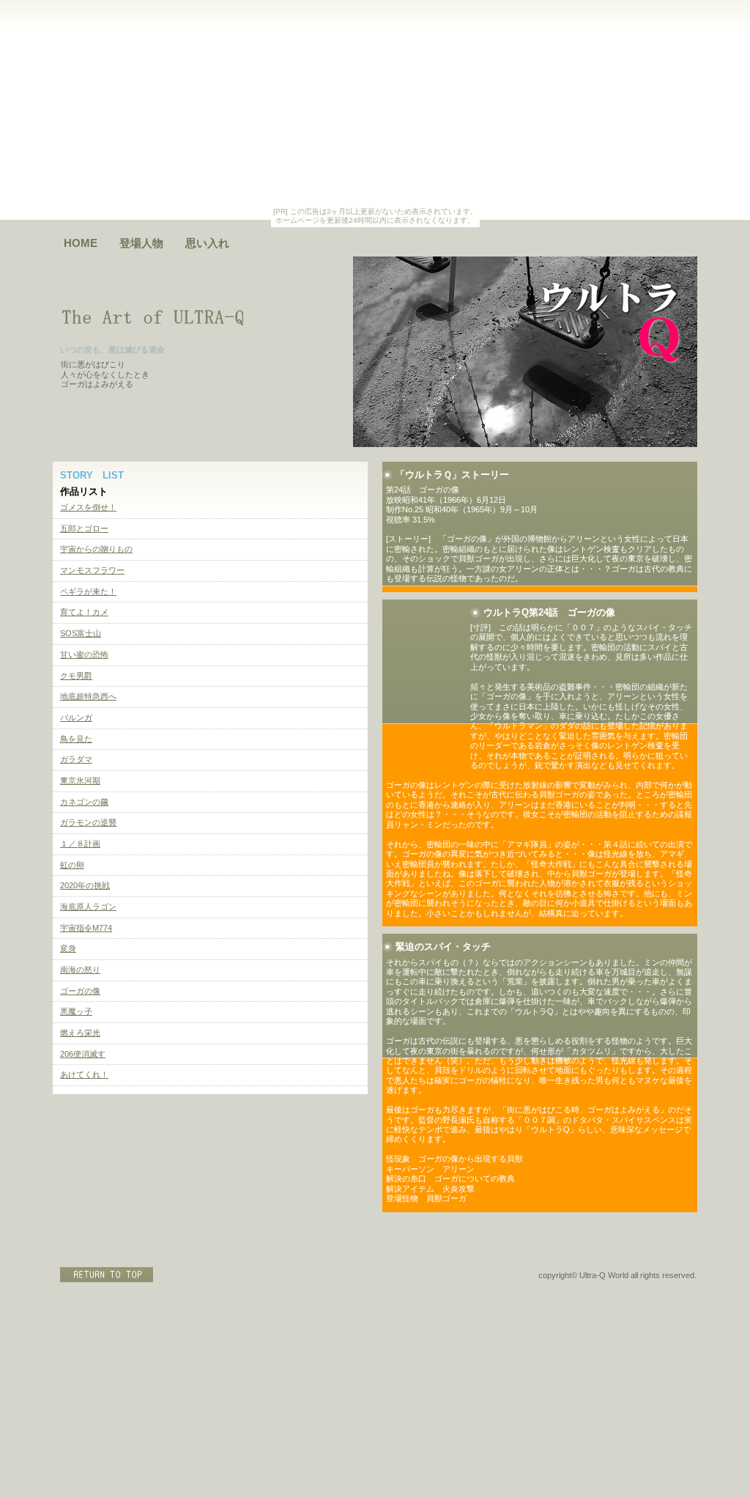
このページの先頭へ (107, 1275)
